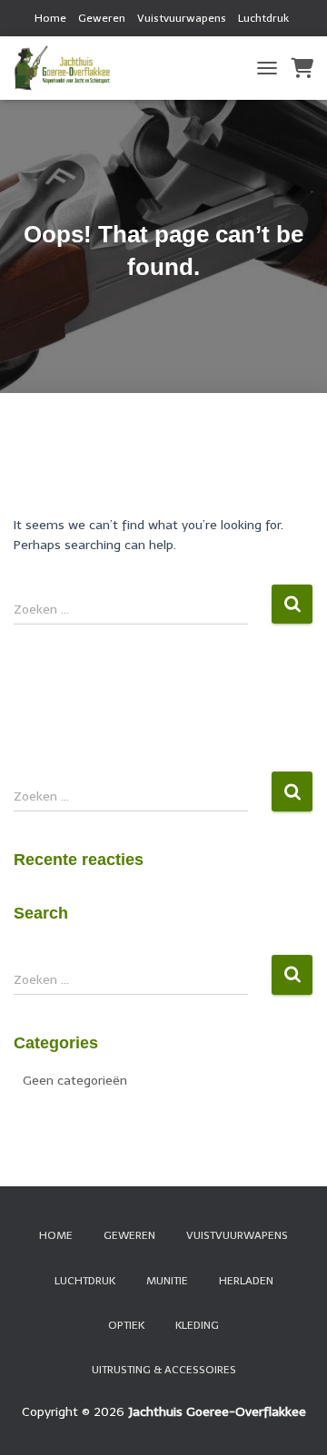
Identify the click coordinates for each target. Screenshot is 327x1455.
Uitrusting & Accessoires (164, 1369)
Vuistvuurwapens (181, 18)
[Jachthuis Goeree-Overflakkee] (69, 68)
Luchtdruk (263, 18)
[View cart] (302, 68)
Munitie (167, 1280)
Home (50, 18)
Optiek (126, 1325)
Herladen (246, 1280)
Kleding (197, 1325)
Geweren (101, 18)
